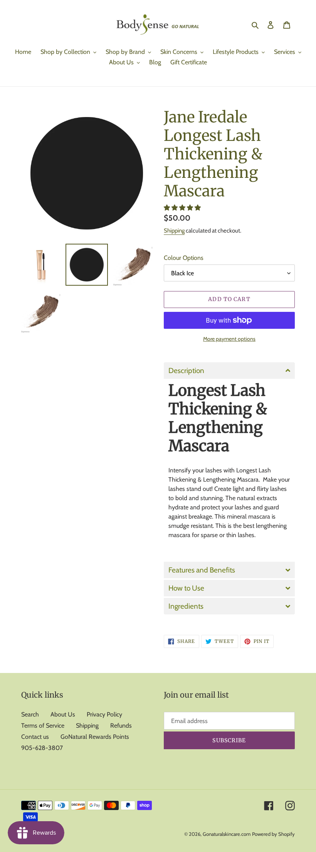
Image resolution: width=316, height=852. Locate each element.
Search (30, 714)
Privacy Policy (104, 714)
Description (186, 370)
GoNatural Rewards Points (95, 736)
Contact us (35, 736)
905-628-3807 (42, 748)
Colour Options (183, 257)
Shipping (174, 230)
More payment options (229, 338)
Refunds (121, 725)
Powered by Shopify (273, 834)
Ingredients (185, 606)
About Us (62, 714)
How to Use (186, 588)
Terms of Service (42, 725)
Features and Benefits (201, 570)
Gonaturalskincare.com (226, 834)
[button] (183, 207)
